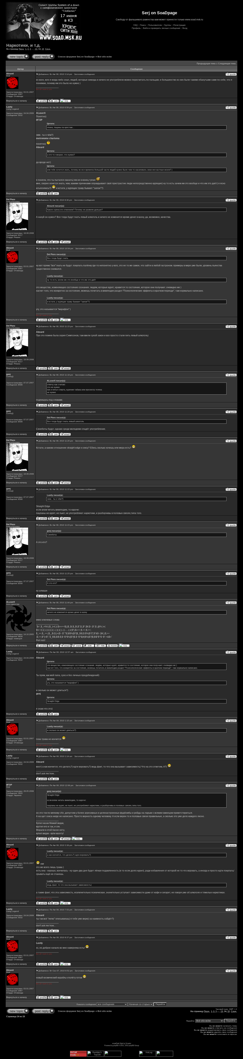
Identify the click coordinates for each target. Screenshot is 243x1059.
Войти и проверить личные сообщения (161, 28)
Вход (184, 28)
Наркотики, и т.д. (23, 45)
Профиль (136, 28)
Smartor (128, 1043)
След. (47, 49)
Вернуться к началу (16, 101)
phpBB (115, 1045)
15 (43, 49)
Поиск (143, 25)
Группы (167, 25)
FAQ (135, 25)
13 (36, 49)
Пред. (21, 49)
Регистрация (179, 25)
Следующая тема (227, 63)
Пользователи (155, 25)
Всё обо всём (105, 56)
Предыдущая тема (206, 63)
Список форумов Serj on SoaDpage (76, 56)
